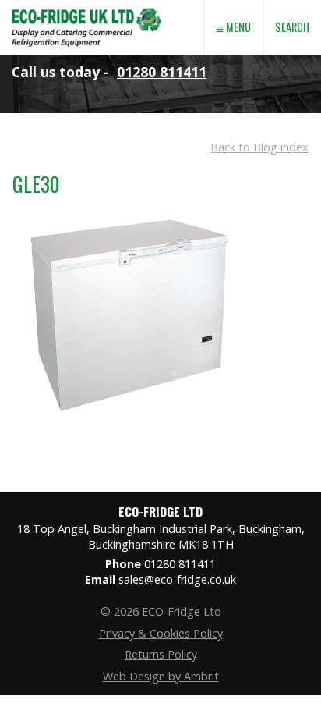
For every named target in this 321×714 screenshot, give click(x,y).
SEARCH (292, 27)
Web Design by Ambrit (161, 676)
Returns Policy (161, 654)
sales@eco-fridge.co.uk (177, 579)
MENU (233, 27)
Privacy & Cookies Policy (161, 633)
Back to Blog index (259, 147)
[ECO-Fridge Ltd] (86, 50)
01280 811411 (161, 71)
